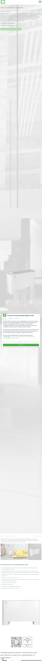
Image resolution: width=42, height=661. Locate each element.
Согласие (4, 318)
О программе (16, 318)
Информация (10, 318)
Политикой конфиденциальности (19, 336)
